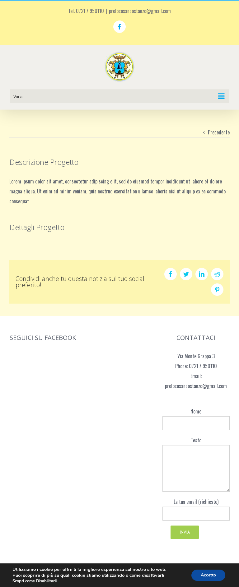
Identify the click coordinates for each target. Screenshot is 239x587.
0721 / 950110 (203, 366)
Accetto (208, 575)
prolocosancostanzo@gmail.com (140, 11)
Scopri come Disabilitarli (34, 581)
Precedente (219, 132)
